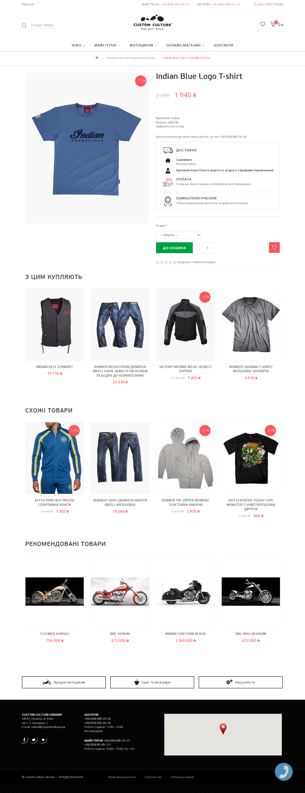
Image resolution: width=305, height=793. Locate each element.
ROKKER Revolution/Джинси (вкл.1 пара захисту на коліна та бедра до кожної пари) (120, 372)
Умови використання (122, 777)
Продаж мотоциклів (69, 682)
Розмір (160, 226)
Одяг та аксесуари (155, 682)
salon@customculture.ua (48, 727)
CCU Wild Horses (54, 634)
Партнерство (153, 777)
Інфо (76, 45)
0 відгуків (183, 262)
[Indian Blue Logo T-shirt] (87, 148)
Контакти (223, 45)
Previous (18, 344)
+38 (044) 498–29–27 (175, 4)
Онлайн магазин (183, 45)
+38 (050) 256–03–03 (97, 723)
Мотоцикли (141, 45)
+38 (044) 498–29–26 (225, 4)
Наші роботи (244, 682)
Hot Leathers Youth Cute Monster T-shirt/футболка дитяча (251, 505)
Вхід (260, 4)
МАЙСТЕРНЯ (105, 45)
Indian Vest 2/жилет (54, 367)
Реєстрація (274, 4)
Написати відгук (204, 262)
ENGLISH (28, 4)
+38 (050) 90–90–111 (97, 744)
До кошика (174, 247)
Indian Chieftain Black (185, 634)
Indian (175, 118)
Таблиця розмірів (182, 777)
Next (286, 344)
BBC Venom (120, 634)
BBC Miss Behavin (251, 634)
